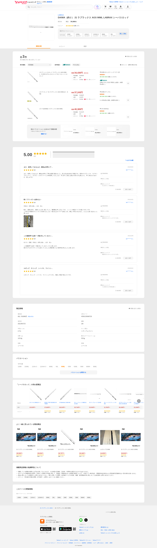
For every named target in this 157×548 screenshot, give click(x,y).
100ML (26, 497)
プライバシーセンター (62, 543)
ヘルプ (141, 2)
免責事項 (84, 543)
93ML (71, 497)
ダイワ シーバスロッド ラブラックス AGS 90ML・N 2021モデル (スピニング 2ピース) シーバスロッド (53, 74)
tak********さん (129, 202)
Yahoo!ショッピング (62, 540)
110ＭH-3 (40, 497)
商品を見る (31, 316)
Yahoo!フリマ (96, 540)
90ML (59, 497)
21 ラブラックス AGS (46, 508)
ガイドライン (77, 543)
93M (65, 497)
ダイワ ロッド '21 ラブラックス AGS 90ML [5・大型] (53, 92)
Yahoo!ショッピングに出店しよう (128, 2)
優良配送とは (104, 527)
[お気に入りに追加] (128, 83)
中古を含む (76, 65)
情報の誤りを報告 (135, 308)
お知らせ (81, 533)
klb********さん (129, 170)
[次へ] (139, 401)
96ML (88, 497)
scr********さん (129, 271)
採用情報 (89, 543)
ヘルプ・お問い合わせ (98, 543)
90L (54, 497)
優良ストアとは (83, 530)
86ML (48, 497)
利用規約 (71, 543)
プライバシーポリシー (50, 543)
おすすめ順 (130, 160)
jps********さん (129, 238)
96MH (82, 497)
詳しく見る (123, 33)
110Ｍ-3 (33, 497)
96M (76, 497)
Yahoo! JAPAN (113, 2)
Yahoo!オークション (85, 540)
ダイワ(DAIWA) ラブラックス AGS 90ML (51, 108)
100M (19, 497)
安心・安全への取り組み (108, 530)
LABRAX (61, 15)
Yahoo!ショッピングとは (86, 527)
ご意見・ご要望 (108, 543)
